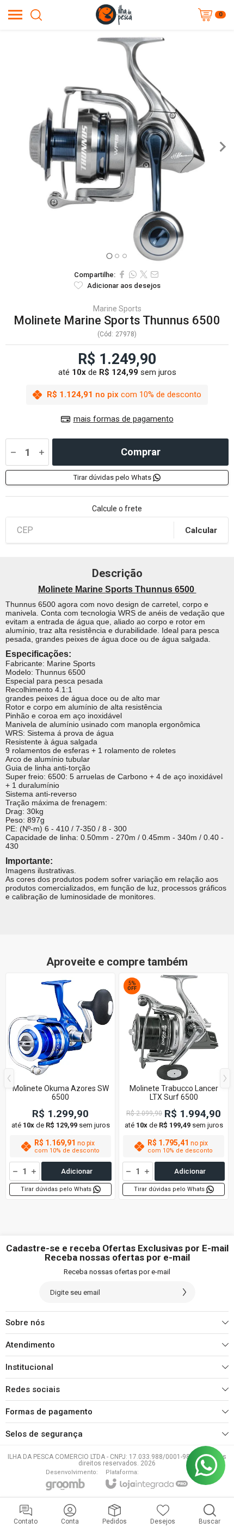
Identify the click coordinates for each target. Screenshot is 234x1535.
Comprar (141, 452)
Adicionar (77, 1171)
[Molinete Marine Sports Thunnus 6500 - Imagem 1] (117, 147)
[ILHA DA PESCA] (114, 14)
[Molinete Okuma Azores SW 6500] (60, 1086)
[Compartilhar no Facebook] (122, 274)
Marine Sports (117, 308)
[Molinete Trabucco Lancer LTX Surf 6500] (173, 1086)
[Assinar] (184, 1292)
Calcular (201, 530)
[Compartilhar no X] (143, 274)
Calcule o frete (117, 508)
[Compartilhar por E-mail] (154, 274)
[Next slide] (222, 146)
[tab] (109, 256)
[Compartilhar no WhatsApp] (133, 274)
